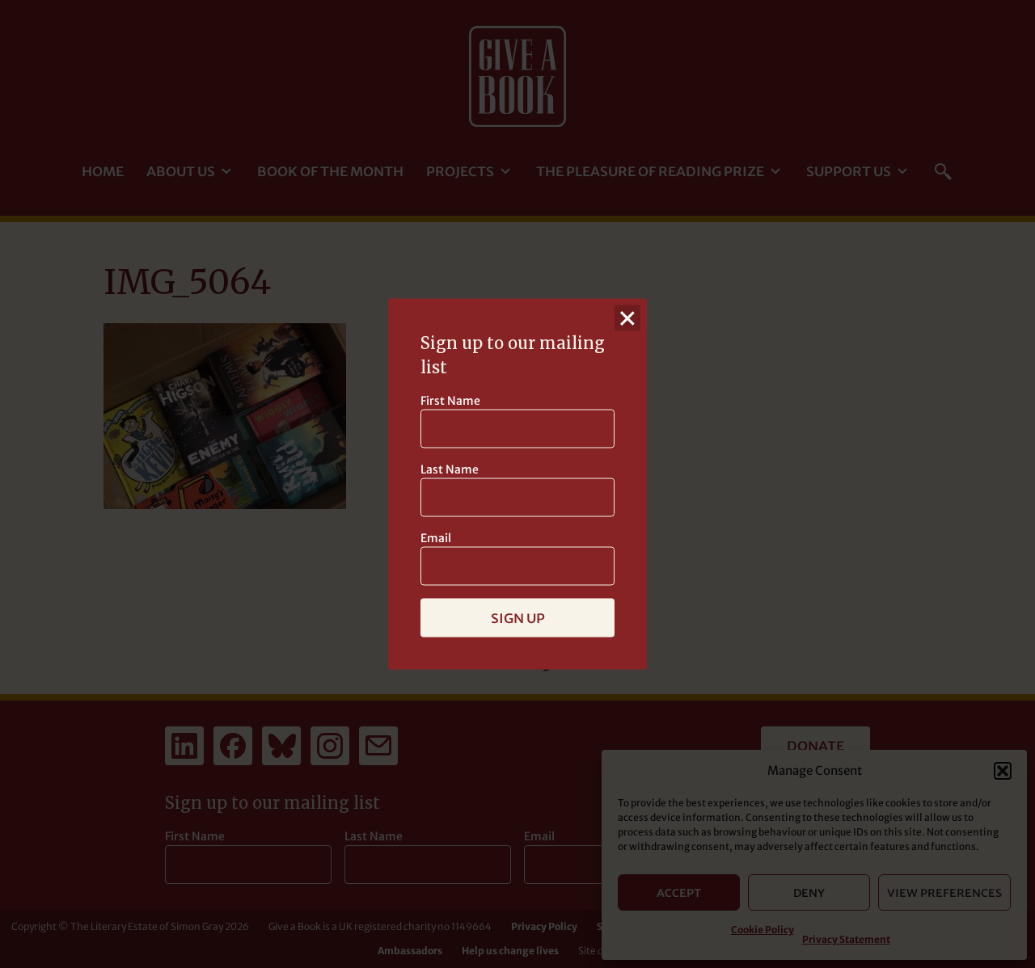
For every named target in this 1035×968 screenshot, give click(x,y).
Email (435, 538)
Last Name (449, 469)
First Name (450, 401)
